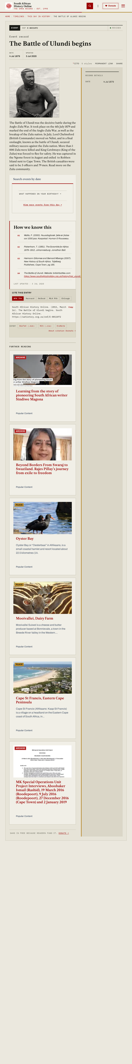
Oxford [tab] (41, 298)
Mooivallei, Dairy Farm (34, 618)
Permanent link (104, 63)
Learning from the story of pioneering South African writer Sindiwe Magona (41, 395)
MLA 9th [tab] (53, 298)
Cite (82, 63)
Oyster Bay (25, 539)
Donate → (64, 833)
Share (119, 63)
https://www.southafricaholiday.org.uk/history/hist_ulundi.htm (54, 276)
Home (7, 16)
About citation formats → (62, 331)
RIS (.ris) (46, 326)
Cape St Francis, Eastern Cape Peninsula (40, 700)
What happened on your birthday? (40, 194)
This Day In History (39, 16)
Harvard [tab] (30, 298)
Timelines (18, 16)
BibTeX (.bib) (27, 326)
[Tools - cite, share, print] (97, 5)
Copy (70, 307)
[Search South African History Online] (90, 6)
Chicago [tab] (65, 298)
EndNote (61, 326)
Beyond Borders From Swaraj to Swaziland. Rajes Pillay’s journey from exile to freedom (42, 469)
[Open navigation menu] (123, 5)
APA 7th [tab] (18, 298)
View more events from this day (42, 205)
